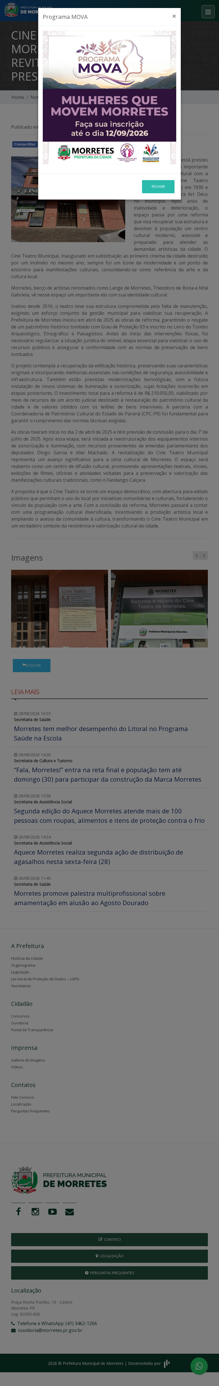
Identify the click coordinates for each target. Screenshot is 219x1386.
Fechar (158, 186)
